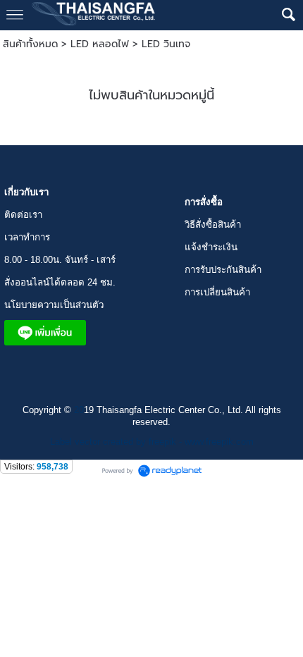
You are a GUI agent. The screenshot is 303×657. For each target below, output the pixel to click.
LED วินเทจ (166, 44)
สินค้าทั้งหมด (30, 44)
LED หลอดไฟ (99, 44)
